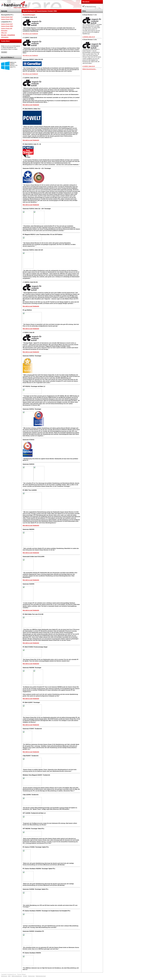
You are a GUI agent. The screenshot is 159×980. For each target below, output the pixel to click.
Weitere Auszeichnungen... (89, 69)
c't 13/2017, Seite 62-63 (88, 66)
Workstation (4, 30)
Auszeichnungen (42, 11)
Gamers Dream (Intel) (7, 17)
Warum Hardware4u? (29, 11)
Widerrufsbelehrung (17, 976)
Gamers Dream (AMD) (7, 19)
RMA (55, 11)
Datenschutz (31, 976)
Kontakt (50, 11)
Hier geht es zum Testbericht (30, 33)
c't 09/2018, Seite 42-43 (88, 36)
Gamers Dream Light (6, 28)
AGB (9, 976)
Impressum (4, 976)
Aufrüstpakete (4, 37)
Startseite (4, 11)
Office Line (4, 32)
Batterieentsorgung (41, 976)
